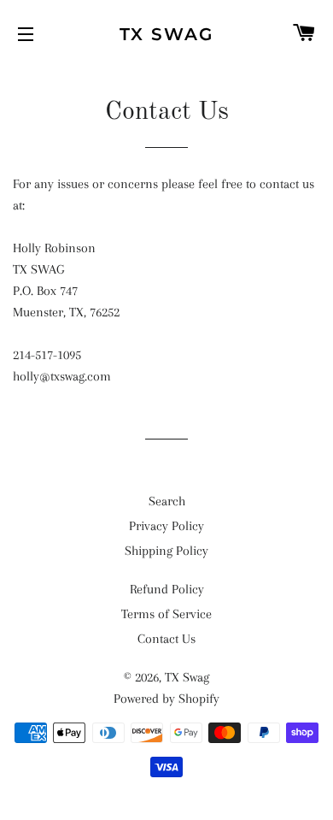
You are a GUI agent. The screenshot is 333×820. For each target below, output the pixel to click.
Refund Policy (167, 589)
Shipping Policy (166, 550)
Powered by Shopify (166, 698)
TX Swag (166, 34)
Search (167, 501)
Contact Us (166, 638)
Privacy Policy (166, 526)
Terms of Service (166, 614)
